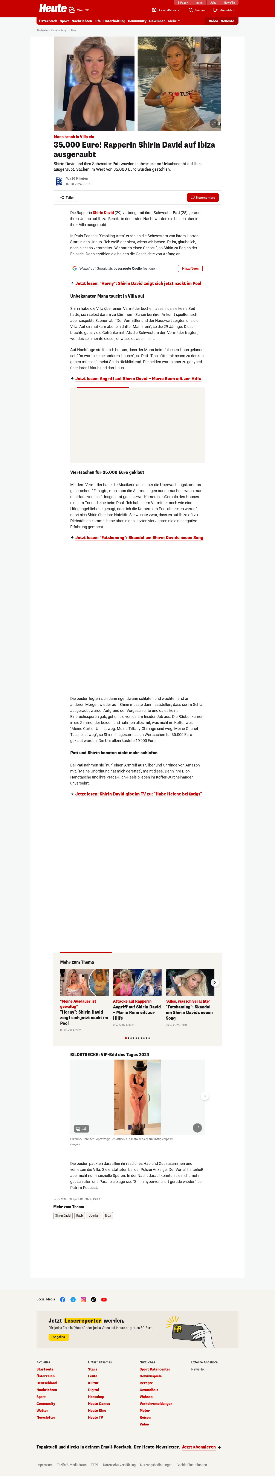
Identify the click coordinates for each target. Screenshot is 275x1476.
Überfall (94, 1216)
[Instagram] (83, 1299)
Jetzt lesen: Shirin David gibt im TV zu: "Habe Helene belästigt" (138, 794)
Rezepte (146, 1383)
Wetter (42, 1411)
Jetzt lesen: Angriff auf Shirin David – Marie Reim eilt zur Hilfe (138, 379)
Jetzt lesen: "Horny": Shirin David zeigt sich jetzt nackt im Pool (138, 283)
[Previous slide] (60, 983)
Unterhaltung (114, 21)
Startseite (42, 30)
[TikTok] (93, 1299)
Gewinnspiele (151, 1376)
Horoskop (96, 1397)
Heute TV (95, 1417)
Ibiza (108, 1216)
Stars (73, 30)
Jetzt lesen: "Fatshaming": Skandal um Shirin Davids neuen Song (139, 538)
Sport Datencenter (155, 1369)
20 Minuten (80, 179)
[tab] (126, 1038)
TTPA (95, 1465)
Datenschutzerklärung (119, 1465)
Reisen (145, 1417)
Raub (79, 1216)
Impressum (45, 1465)
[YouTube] (104, 1299)
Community (137, 21)
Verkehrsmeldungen (156, 1404)
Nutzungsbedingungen (156, 1465)
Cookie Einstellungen (192, 1465)
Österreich (48, 21)
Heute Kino (97, 1411)
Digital (93, 1390)
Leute (92, 1376)
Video (213, 21)
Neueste (227, 21)
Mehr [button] (172, 21)
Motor (145, 1411)
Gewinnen (157, 21)
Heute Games (99, 1404)
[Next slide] (215, 983)
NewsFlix (198, 1369)
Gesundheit (149, 1390)
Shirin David (63, 1216)
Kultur (93, 1383)
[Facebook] (62, 1299)
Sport (64, 21)
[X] (73, 1299)
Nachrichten (47, 1390)
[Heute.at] (53, 8)
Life (98, 21)
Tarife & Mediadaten (72, 1465)
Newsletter (46, 1417)
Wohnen (146, 1397)
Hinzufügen (190, 269)
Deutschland (47, 1383)
